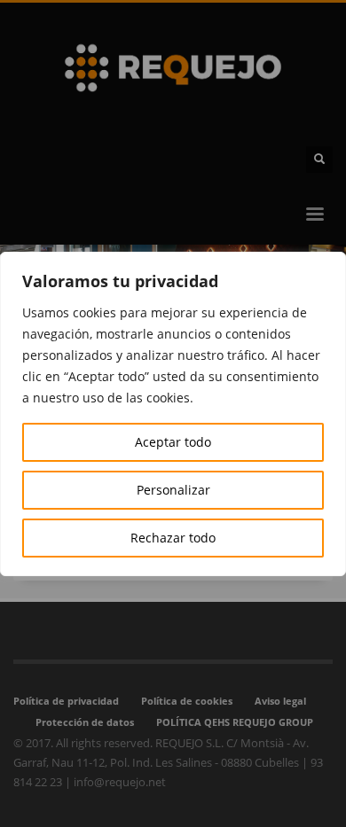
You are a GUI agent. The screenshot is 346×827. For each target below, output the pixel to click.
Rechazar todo (173, 537)
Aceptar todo (173, 441)
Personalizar (173, 489)
